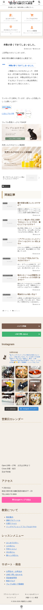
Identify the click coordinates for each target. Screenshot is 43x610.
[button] (21, 65)
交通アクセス (11, 523)
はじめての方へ (12, 543)
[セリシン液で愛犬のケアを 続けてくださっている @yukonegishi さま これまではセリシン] (8, 385)
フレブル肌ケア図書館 (15, 584)
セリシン (7, 186)
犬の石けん (10, 552)
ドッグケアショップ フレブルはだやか (21, 527)
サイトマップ (11, 597)
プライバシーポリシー (11, 594)
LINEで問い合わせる (14, 575)
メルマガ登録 (21, 326)
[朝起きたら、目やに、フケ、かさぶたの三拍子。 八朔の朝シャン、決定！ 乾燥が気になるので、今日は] (8, 372)
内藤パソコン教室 (32, 597)
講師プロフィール (13, 520)
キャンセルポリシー (32, 594)
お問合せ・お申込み (14, 571)
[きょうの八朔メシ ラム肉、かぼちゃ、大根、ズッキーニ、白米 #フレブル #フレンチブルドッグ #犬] (21, 385)
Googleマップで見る (22, 500)
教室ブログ (10, 581)
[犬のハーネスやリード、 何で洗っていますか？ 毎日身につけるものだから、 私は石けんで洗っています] (35, 372)
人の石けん (10, 546)
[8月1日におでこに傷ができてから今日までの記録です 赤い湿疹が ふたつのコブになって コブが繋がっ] (35, 385)
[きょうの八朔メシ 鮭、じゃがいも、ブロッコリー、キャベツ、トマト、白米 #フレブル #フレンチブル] (21, 372)
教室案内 (9, 517)
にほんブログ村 (8, 113)
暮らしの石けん (12, 555)
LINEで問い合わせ (21, 334)
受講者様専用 (11, 578)
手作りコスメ (11, 549)
